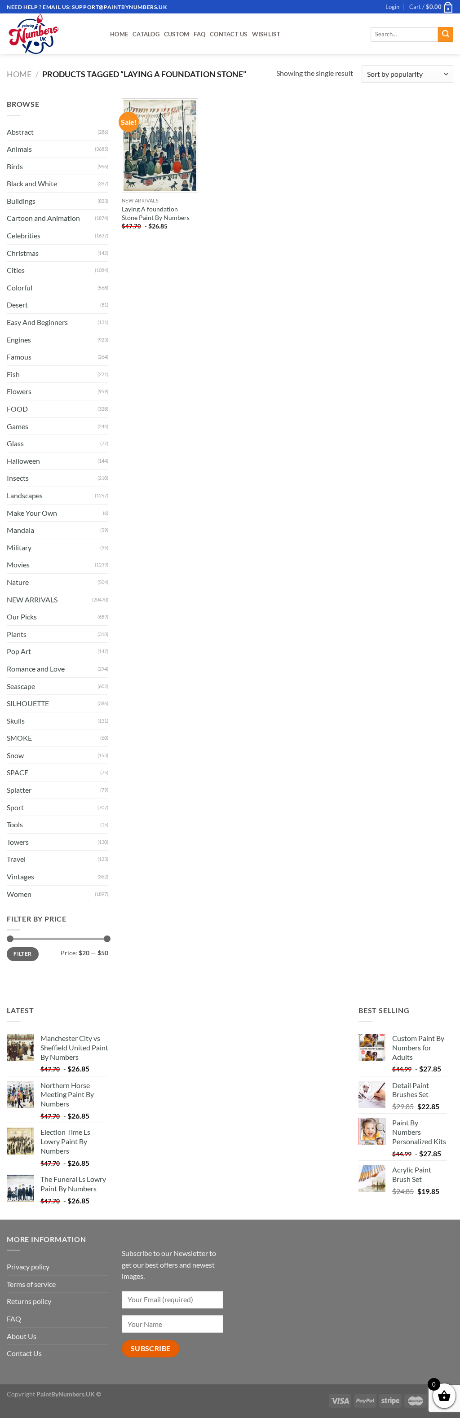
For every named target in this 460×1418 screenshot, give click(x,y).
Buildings (21, 201)
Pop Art (19, 651)
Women (19, 894)
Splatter (19, 790)
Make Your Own (32, 513)
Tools (15, 824)
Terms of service (31, 1284)
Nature (18, 582)
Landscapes (25, 495)
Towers (18, 842)
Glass (15, 443)
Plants (17, 634)
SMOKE (19, 737)
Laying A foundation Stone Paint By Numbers (156, 213)
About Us (21, 1336)
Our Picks (22, 616)
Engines (19, 339)
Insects (18, 478)
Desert (17, 304)
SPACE (17, 772)
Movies (18, 564)
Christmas (23, 253)
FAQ (199, 34)
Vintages (20, 876)
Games (17, 426)
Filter (22, 953)
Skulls (16, 720)
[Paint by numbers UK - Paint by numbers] (52, 33)
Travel (16, 859)
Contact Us (229, 34)
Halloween (23, 461)
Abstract (20, 131)
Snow (15, 755)
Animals (19, 149)
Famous (19, 356)
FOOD (17, 408)
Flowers (19, 391)
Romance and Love (36, 668)
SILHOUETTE (28, 703)
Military (19, 547)
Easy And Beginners (37, 322)
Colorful (19, 287)
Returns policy (29, 1301)
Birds (15, 166)
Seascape (21, 686)
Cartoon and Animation (43, 218)
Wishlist (266, 34)
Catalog (146, 34)
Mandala (20, 530)
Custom (177, 34)
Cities (16, 270)
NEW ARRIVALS (32, 599)
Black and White (32, 183)
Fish (13, 374)
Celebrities (23, 235)
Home (119, 34)
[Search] (445, 34)
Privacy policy (28, 1266)
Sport (15, 807)
